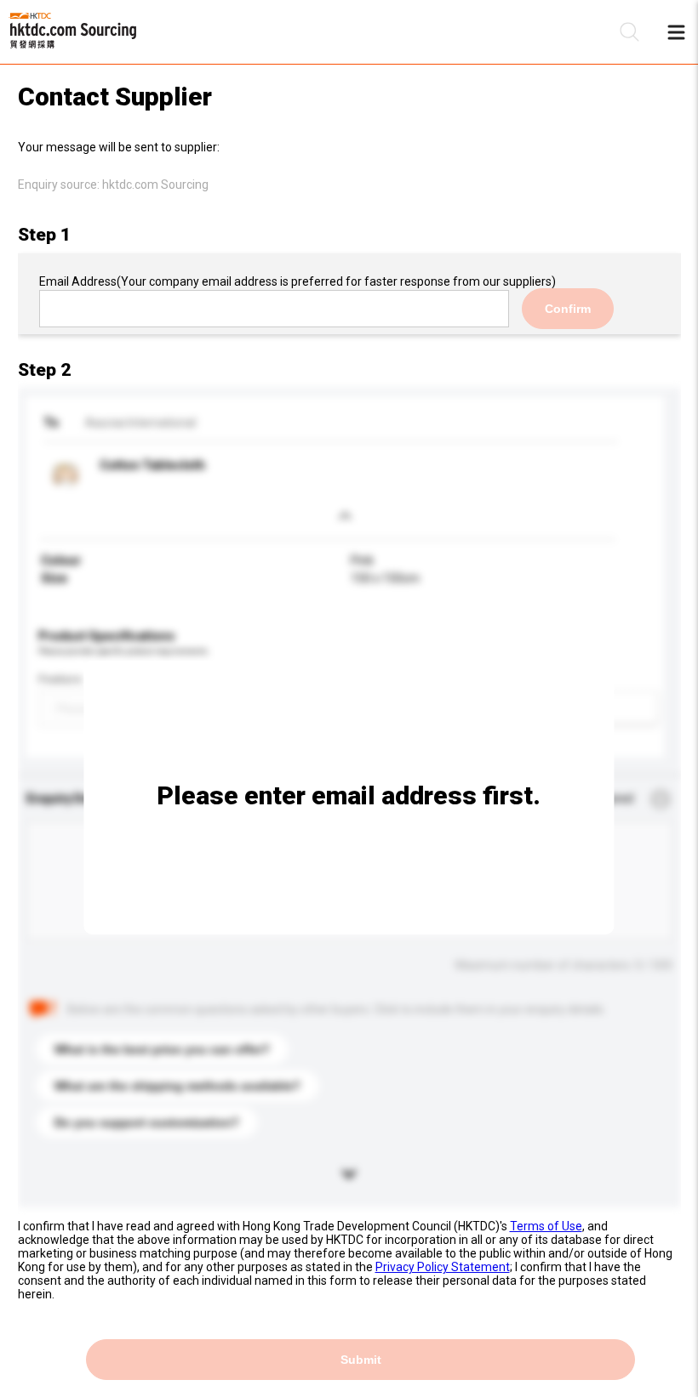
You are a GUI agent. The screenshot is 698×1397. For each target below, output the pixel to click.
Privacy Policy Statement (442, 1267)
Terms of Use (546, 1226)
